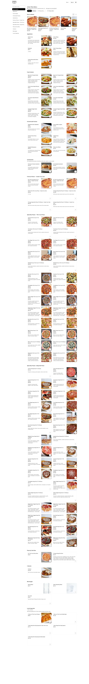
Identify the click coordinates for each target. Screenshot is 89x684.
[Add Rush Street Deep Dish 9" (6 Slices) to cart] (50, 432)
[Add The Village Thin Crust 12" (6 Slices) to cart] (50, 247)
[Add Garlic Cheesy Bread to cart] (75, 55)
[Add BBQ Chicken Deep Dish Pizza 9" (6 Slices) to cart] (50, 545)
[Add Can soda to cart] (50, 603)
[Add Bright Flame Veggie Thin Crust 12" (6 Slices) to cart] (50, 315)
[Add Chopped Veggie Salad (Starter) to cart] (50, 116)
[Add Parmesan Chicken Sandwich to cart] (50, 171)
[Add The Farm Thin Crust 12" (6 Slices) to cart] (50, 281)
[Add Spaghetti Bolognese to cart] (50, 154)
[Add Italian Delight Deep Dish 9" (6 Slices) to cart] (50, 500)
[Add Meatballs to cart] (50, 55)
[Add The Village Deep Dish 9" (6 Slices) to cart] (75, 410)
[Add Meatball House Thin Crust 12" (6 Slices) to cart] (50, 270)
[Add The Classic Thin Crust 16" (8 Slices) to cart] (75, 236)
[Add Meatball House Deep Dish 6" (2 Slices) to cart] (50, 443)
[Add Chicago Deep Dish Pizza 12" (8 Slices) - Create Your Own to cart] (75, 209)
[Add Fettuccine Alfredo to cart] (75, 154)
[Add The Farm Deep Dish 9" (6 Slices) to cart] (50, 466)
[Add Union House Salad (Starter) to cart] (50, 93)
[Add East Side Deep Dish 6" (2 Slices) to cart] (75, 522)
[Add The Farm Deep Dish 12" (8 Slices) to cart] (75, 466)
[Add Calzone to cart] (50, 576)
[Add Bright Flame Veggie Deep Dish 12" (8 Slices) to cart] (50, 522)
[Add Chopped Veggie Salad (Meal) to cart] (75, 116)
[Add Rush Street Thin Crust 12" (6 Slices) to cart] (50, 259)
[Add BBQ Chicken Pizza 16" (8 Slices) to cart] (75, 338)
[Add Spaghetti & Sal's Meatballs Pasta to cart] (50, 132)
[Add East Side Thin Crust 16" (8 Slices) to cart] (75, 326)
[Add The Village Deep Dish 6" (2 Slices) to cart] (50, 410)
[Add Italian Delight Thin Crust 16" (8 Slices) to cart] (75, 304)
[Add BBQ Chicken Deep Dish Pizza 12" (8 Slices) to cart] (75, 545)
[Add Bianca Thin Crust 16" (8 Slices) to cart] (75, 349)
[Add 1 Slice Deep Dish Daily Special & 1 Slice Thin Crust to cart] (50, 633)
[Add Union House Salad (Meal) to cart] (75, 93)
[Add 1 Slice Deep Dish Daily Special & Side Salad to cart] (50, 644)
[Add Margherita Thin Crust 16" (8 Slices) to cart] (75, 360)
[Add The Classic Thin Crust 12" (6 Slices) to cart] (50, 236)
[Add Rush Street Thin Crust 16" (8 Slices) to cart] (75, 259)
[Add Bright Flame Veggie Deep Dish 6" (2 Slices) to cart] (50, 511)
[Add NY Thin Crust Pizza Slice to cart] (50, 560)
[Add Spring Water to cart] (50, 592)
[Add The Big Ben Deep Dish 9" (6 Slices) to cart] (75, 477)
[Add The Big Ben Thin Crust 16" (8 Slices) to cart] (75, 292)
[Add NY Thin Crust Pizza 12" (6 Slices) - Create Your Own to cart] (58, 25)
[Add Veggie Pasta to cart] (75, 143)
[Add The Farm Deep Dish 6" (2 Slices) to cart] (75, 455)
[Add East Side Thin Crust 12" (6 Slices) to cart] (50, 326)
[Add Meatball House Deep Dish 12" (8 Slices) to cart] (50, 455)
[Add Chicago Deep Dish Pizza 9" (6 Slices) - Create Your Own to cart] (50, 209)
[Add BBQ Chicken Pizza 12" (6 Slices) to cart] (50, 338)
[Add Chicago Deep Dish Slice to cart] (75, 560)
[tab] (29, 11)
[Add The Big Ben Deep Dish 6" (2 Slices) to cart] (50, 477)
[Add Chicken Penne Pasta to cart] (50, 143)
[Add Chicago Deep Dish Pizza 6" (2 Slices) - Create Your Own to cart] (75, 198)
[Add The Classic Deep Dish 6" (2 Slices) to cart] (75, 387)
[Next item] (76, 14)
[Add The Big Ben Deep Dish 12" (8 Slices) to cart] (50, 489)
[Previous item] (73, 14)
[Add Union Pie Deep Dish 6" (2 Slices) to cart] (50, 376)
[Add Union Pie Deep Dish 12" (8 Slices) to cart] (50, 387)
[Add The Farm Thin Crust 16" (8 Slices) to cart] (75, 281)
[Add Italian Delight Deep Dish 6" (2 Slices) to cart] (75, 489)
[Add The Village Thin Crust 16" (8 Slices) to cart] (75, 247)
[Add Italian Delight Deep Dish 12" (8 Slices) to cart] (75, 500)
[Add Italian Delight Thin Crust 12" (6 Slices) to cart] (50, 304)
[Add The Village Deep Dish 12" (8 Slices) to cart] (47, 25)
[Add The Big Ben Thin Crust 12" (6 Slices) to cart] (50, 292)
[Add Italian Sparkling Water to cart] (75, 592)
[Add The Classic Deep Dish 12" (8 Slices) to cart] (75, 398)
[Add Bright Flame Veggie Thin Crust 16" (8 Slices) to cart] (75, 315)
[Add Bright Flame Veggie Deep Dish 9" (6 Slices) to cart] (75, 511)
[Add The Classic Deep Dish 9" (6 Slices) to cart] (50, 398)
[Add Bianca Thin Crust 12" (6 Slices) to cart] (50, 349)
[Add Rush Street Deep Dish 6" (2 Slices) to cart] (75, 421)
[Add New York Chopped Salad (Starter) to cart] (50, 82)
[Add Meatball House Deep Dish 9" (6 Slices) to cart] (75, 443)
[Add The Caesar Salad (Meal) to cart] (75, 105)
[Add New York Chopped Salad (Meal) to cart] (75, 82)
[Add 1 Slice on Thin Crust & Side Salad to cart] (75, 621)
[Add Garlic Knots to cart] (50, 44)
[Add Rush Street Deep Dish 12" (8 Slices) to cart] (75, 432)
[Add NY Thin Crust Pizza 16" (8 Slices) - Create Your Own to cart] (36, 25)
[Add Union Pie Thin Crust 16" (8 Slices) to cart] (75, 225)
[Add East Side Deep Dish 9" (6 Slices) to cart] (50, 534)
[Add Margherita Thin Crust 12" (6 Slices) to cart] (50, 360)
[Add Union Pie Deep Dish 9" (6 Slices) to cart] (75, 376)
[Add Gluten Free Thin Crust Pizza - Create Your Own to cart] (50, 198)
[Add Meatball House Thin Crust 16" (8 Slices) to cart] (75, 270)
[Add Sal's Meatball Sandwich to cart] (75, 171)
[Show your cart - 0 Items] (76, 2)
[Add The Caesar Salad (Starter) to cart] (50, 105)
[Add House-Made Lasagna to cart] (75, 132)
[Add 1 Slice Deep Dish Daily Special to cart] (75, 633)
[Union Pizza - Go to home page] (14, 2)
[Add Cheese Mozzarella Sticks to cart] (50, 67)
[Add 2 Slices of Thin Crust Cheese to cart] (50, 621)
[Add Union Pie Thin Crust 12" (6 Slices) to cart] (50, 225)
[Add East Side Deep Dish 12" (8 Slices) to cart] (75, 534)
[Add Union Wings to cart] (69, 25)
